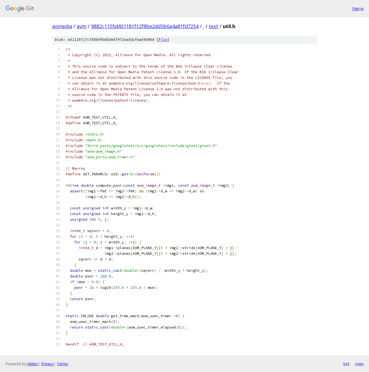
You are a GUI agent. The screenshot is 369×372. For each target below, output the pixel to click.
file (163, 39)
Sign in (358, 8)
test (213, 26)
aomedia (62, 26)
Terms (62, 363)
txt (346, 363)
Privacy (47, 363)
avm (81, 26)
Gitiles (32, 363)
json (359, 363)
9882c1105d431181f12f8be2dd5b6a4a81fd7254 (145, 26)
